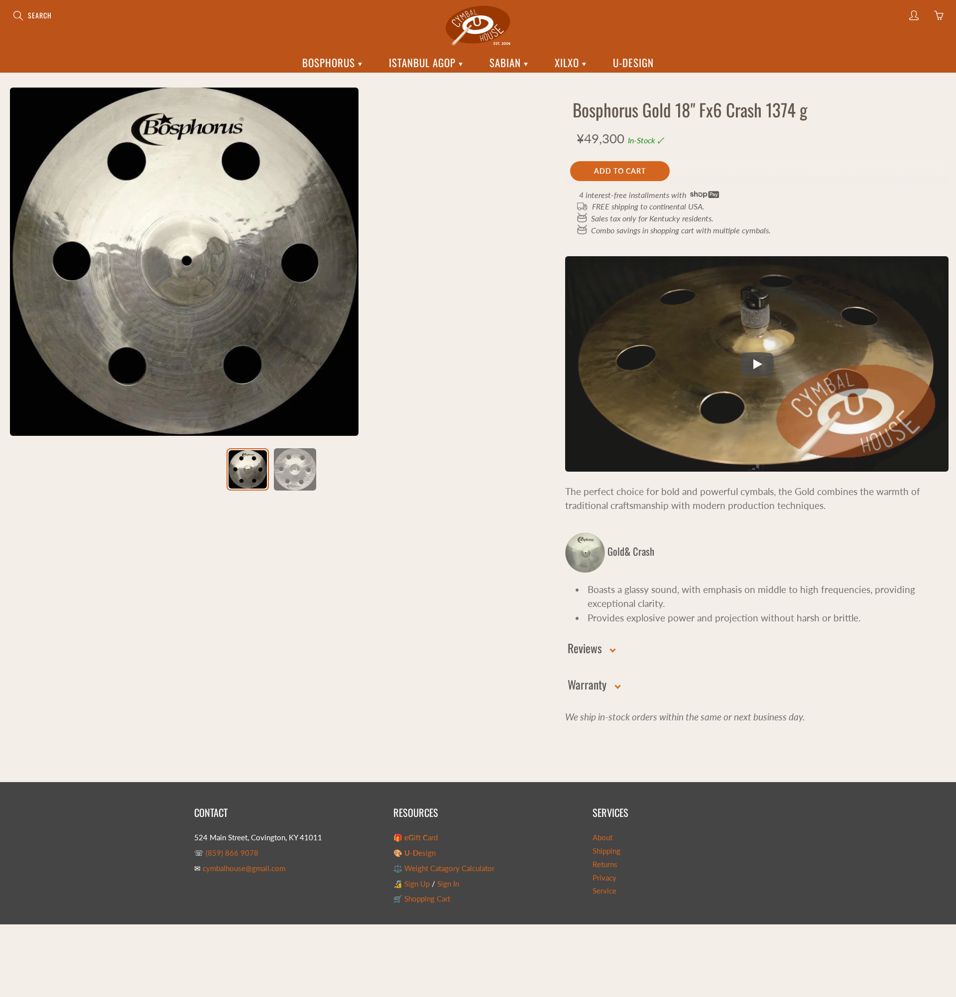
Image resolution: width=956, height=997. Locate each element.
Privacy (604, 878)
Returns (605, 864)
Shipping (606, 851)
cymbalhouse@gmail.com (244, 868)
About (602, 837)
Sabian (506, 62)
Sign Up (417, 884)
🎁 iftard (415, 837)
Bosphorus (330, 62)
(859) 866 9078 (232, 853)
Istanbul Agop (424, 62)
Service (604, 891)
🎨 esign (414, 853)
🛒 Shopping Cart (421, 899)
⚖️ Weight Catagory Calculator (443, 868)
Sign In (448, 884)
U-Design (633, 62)
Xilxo (568, 62)
